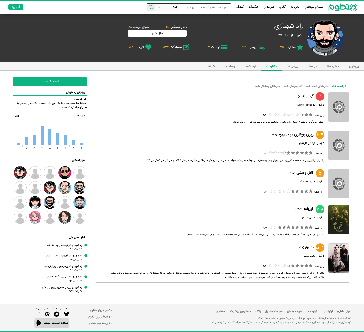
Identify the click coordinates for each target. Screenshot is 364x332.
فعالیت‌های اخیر (77, 237)
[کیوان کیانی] (20, 187)
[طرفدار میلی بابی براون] (35, 187)
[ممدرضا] (79, 172)
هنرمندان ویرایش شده (267, 86)
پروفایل (354, 66)
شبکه (211, 66)
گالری (282, 6)
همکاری (220, 311)
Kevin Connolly (306, 105)
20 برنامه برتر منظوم (100, 323)
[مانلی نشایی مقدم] (35, 217)
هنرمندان (269, 6)
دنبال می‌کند (139, 27)
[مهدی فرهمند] (79, 187)
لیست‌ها (250, 66)
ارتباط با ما (327, 311)
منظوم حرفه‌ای (295, 311)
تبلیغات (312, 311)
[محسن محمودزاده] (79, 217)
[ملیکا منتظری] (35, 202)
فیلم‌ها (313, 66)
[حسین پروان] (50, 217)
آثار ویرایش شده (293, 86)
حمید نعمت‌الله (307, 181)
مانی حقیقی (308, 256)
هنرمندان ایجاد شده (317, 86)
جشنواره (253, 6)
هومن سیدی (308, 218)
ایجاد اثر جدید (50, 81)
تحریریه (295, 6)
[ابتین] (35, 172)
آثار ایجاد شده (339, 86)
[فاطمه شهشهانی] (64, 217)
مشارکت (271, 66)
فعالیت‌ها (333, 66)
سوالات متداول (274, 311)
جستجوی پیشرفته (240, 311)
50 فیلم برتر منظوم (101, 310)
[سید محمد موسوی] (20, 172)
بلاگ (258, 311)
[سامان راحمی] (79, 202)
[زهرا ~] (50, 172)
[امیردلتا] (64, 202)
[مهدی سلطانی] (64, 187)
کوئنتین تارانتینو (307, 143)
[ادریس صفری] (20, 217)
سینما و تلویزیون (314, 6)
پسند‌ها (230, 66)
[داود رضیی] (50, 187)
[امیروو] (50, 202)
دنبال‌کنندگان (176, 27)
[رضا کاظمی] (64, 172)
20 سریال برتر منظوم (100, 316)
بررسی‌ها (293, 66)
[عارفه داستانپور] (20, 202)
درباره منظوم (344, 311)
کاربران (240, 6)
